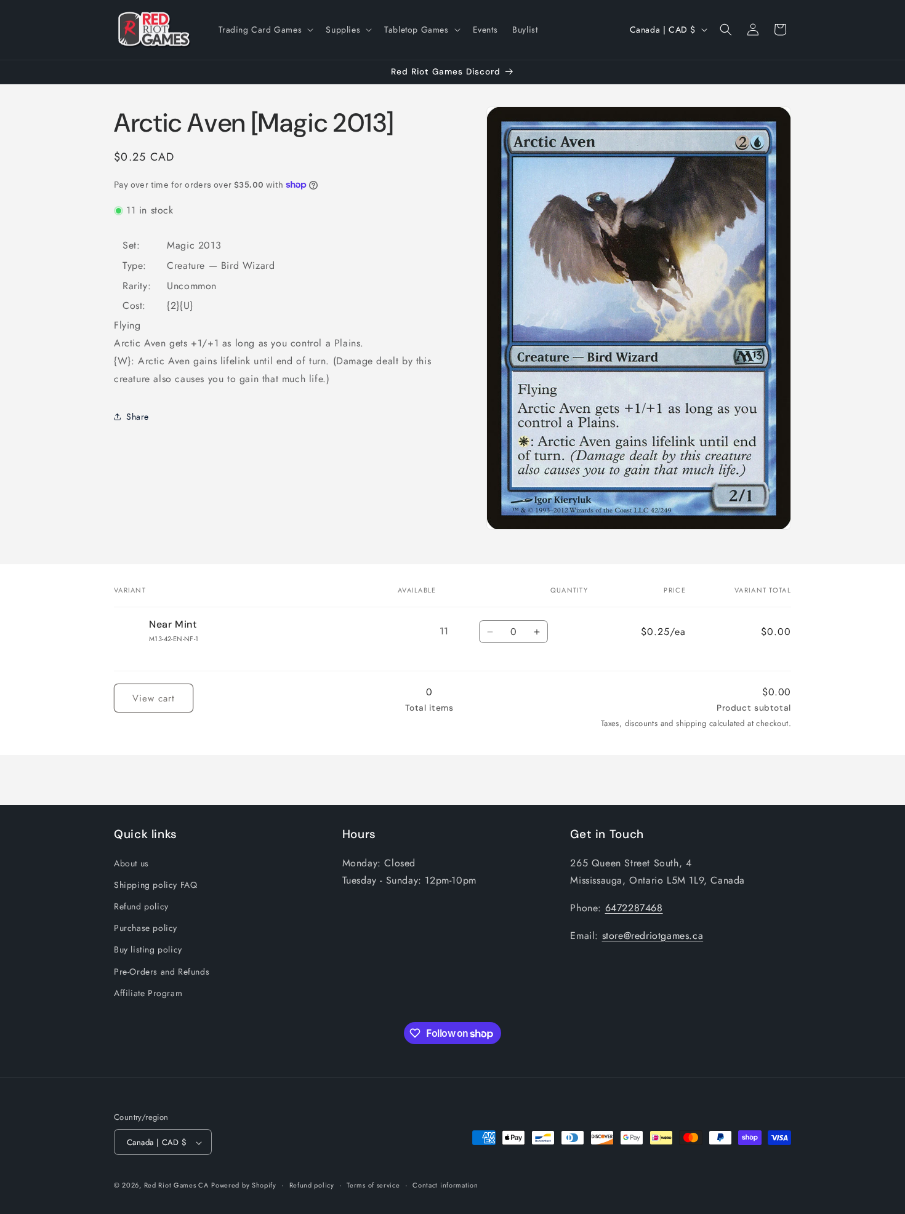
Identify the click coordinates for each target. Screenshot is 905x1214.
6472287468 (634, 907)
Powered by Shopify (243, 1186)
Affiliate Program (148, 992)
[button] (265, 29)
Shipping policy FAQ (155, 884)
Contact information (445, 1185)
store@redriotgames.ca (653, 935)
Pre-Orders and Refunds (161, 971)
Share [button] (137, 416)
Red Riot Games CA (176, 1186)
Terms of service (373, 1185)
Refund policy (141, 906)
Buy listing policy (148, 949)
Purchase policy (145, 927)
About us (131, 863)
